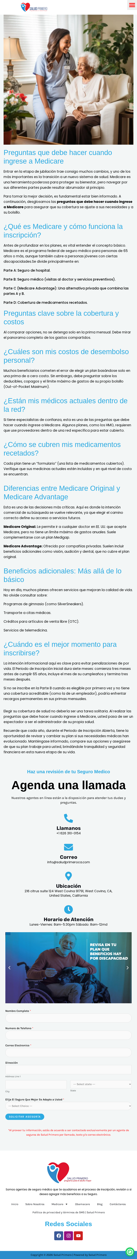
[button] (9, 968)
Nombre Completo (18, 1011)
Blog (100, 1204)
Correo (68, 857)
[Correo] (68, 847)
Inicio (14, 1204)
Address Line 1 (13, 1076)
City (7, 1091)
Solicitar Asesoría (25, 1116)
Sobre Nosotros (34, 1204)
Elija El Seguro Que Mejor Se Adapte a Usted (34, 1099)
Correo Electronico (18, 1045)
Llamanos (69, 828)
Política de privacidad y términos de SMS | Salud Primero (68, 1212)
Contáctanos (118, 1204)
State (73, 1090)
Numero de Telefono (19, 1028)
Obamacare (82, 1204)
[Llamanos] (68, 818)
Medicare (57, 1204)
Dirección (11, 1062)
